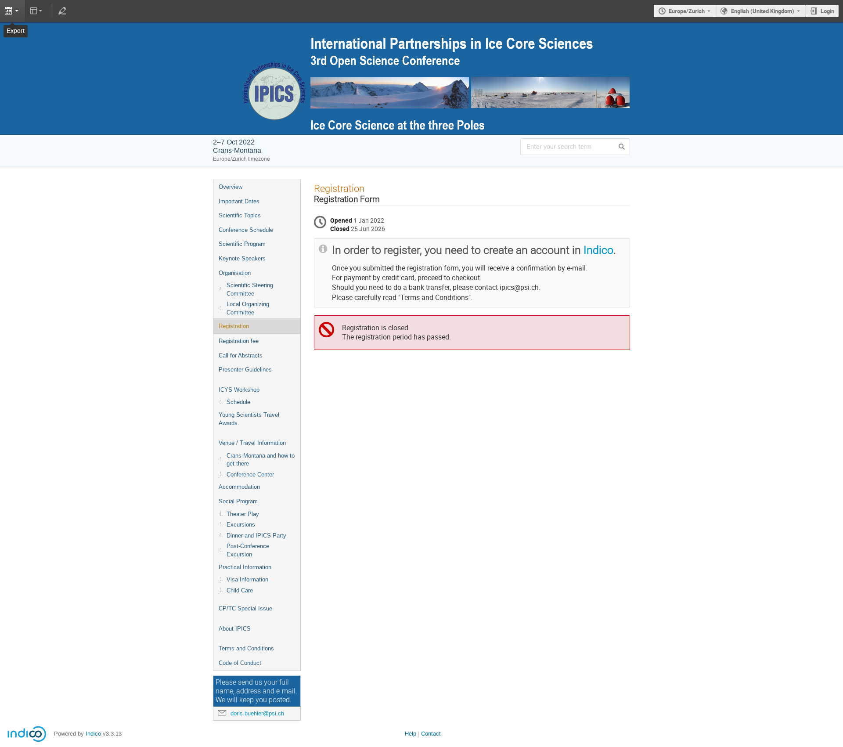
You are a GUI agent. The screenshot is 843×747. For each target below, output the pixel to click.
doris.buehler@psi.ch (257, 713)
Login (827, 11)
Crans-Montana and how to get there (261, 459)
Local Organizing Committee (248, 308)
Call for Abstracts (241, 355)
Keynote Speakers (242, 258)
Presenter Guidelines (245, 369)
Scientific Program (242, 244)
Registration (234, 326)
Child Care (240, 590)
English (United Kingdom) (762, 11)
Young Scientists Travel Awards (249, 418)
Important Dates (239, 201)
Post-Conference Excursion (248, 550)
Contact (431, 733)
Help (410, 733)
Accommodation (239, 487)
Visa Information (247, 579)
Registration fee (239, 341)
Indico (598, 250)
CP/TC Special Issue (245, 608)
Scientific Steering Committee (250, 289)
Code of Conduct (240, 663)
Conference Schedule (246, 230)
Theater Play (243, 514)
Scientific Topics (240, 215)
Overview (230, 187)
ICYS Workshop (239, 389)
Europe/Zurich (687, 11)
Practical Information (245, 567)
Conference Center (250, 474)
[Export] (12, 11)
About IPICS (235, 628)
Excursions (241, 524)
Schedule (238, 402)
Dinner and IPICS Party (256, 535)
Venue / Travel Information (252, 443)
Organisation (235, 273)
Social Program (238, 501)
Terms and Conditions (246, 648)
